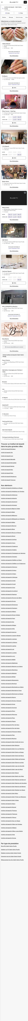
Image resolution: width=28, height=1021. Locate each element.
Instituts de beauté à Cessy (8, 543)
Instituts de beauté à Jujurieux (9, 639)
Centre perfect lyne (7, 421)
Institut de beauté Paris (7, 473)
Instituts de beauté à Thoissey (9, 810)
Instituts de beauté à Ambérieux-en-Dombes (12, 491)
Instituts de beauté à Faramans (9, 608)
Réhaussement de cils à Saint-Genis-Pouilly (12, 860)
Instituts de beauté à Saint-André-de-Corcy (12, 742)
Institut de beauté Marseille (8, 459)
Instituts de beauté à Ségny (8, 803)
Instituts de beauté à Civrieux (8, 570)
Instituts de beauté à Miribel (8, 676)
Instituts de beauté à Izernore (8, 632)
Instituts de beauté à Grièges (8, 625)
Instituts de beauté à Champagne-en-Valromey (13, 553)
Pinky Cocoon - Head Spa (8, 111)
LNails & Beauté (6, 43)
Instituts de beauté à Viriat (8, 834)
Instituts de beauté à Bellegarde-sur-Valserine (13, 519)
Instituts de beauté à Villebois (8, 827)
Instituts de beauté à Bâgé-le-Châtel (10, 508)
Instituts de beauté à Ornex (8, 704)
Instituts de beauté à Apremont (9, 501)
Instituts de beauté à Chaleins (9, 550)
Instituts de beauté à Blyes (8, 529)
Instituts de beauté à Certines (9, 539)
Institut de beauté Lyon (7, 456)
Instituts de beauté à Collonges (9, 577)
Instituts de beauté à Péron (8, 711)
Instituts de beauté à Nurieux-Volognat (11, 700)
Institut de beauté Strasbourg (8, 476)
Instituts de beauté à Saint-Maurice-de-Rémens (13, 786)
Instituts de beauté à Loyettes (9, 652)
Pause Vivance (6, 360)
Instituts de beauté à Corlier (8, 580)
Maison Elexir (5, 207)
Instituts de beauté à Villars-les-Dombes (11, 824)
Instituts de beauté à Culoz (8, 587)
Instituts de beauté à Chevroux (9, 567)
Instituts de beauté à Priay (8, 735)
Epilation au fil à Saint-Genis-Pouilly (10, 849)
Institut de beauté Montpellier (8, 462)
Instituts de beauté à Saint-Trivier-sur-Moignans (13, 797)
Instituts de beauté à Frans (8, 618)
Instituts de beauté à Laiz (7, 649)
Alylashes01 (5, 405)
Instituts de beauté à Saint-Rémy (9, 793)
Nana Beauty (5, 339)
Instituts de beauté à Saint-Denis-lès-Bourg (12, 755)
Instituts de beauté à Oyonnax (9, 707)
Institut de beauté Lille (7, 452)
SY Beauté (5, 397)
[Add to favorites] (25, 29)
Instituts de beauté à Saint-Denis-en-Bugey (12, 752)
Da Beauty (4, 76)
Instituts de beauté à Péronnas (9, 714)
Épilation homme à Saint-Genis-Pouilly (11, 853)
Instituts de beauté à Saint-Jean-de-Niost (12, 769)
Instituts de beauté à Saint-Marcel (10, 773)
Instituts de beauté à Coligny (8, 574)
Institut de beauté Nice (7, 469)
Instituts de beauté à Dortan (8, 601)
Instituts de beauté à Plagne (8, 721)
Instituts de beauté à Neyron (8, 697)
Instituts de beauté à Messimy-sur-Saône (11, 666)
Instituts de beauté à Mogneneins (9, 680)
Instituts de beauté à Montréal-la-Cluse (11, 690)
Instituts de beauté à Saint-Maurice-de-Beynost (13, 779)
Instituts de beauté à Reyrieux (9, 738)
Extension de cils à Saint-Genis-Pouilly (11, 856)
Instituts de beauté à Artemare (9, 505)
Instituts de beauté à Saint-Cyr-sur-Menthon (12, 749)
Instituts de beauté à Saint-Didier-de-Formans (13, 759)
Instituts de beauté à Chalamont (9, 546)
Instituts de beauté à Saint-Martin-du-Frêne (12, 776)
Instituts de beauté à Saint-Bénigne (10, 745)
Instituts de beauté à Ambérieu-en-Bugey (11, 488)
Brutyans (4, 381)
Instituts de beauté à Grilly (8, 628)
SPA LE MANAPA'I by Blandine (9, 306)
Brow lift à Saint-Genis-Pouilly (9, 846)
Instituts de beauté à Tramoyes (9, 814)
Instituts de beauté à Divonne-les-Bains (11, 598)
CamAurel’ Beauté (6, 271)
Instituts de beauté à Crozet (8, 584)
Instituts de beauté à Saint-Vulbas (10, 800)
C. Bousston (5, 414)
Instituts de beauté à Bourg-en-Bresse (11, 532)
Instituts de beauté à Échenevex (9, 604)
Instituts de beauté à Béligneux (9, 515)
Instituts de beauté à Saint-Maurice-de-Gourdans (14, 783)
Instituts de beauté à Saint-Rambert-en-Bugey (13, 790)
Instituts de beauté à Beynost (8, 525)
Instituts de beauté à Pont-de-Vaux (10, 725)
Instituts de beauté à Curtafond (9, 591)
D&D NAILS (5, 240)
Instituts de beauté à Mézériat (9, 673)
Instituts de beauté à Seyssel (8, 807)
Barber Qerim (5, 181)
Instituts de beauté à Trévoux (8, 817)
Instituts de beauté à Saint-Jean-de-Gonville (12, 766)
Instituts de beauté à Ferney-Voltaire (10, 615)
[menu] (2, 2)
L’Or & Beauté (5, 146)
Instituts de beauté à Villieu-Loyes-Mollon (12, 831)
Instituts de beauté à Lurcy (8, 656)
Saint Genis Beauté (7, 429)
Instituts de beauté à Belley (8, 522)
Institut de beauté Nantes (7, 466)
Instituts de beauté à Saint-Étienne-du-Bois (12, 762)
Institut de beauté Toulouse (8, 480)
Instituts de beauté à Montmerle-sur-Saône (12, 687)
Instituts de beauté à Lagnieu (8, 646)
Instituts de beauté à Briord (8, 536)
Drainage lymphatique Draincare (10, 437)
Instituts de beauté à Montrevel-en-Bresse (12, 694)
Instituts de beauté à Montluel (9, 683)
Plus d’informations (14, 55)
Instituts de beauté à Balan (8, 512)
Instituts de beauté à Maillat (8, 659)
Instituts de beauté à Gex (7, 622)
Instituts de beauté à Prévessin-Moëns (11, 731)
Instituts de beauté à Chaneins (9, 556)
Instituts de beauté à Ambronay (9, 495)
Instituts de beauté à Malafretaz (9, 663)
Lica (3, 389)
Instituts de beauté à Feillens (8, 611)
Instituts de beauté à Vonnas (8, 838)
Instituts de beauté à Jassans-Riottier (11, 635)
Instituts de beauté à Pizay (8, 718)
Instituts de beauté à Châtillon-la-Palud (11, 560)
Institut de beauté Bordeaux (8, 449)
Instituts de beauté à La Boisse (9, 642)
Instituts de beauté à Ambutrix (9, 498)
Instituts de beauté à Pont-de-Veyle (10, 728)
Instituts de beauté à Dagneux (9, 594)
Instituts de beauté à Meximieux (9, 670)
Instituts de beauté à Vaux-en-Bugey (10, 821)
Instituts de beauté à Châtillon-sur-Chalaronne (13, 563)
